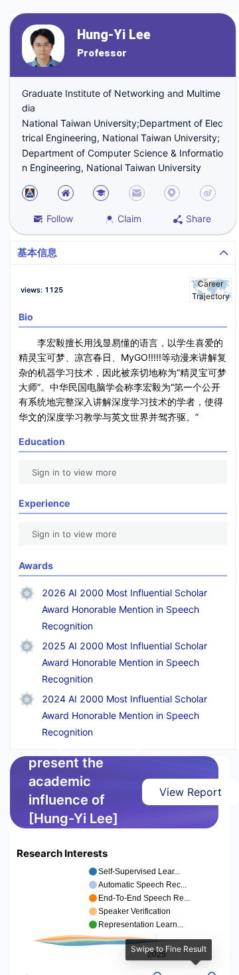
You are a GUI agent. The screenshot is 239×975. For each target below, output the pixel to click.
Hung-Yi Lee (114, 34)
